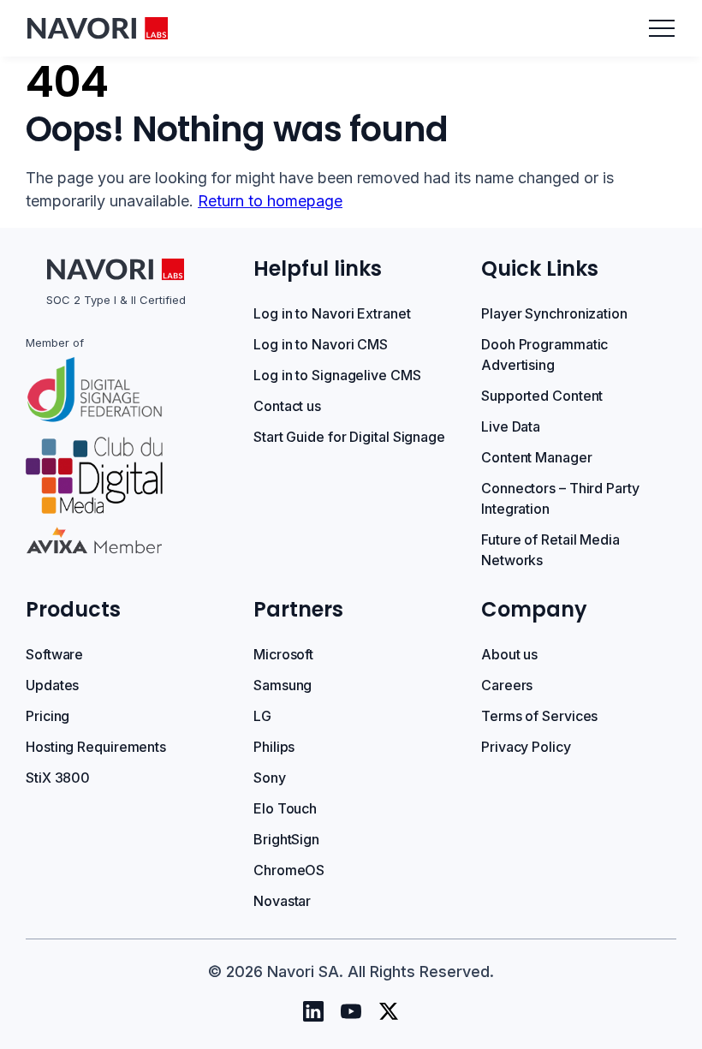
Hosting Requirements (96, 746)
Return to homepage (270, 201)
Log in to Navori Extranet (332, 313)
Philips (273, 746)
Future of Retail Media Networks (550, 550)
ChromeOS (288, 870)
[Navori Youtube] (351, 1011)
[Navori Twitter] (388, 1011)
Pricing (47, 715)
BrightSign (286, 839)
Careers (506, 685)
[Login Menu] (662, 28)
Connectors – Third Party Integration (560, 498)
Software (54, 654)
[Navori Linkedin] (313, 1011)
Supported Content (542, 395)
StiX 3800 (58, 777)
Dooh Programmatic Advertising (544, 354)
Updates (52, 685)
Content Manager (536, 457)
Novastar (282, 900)
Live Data (510, 426)
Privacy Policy (526, 746)
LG (262, 715)
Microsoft (283, 654)
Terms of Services (539, 715)
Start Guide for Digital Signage (349, 436)
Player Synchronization (554, 313)
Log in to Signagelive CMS (337, 375)
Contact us (287, 405)
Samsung (282, 685)
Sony (269, 777)
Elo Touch (285, 808)
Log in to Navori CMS (320, 344)
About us (509, 654)
